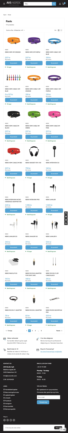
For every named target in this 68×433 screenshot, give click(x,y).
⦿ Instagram (7, 403)
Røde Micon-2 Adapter (33, 310)
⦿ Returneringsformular (11, 392)
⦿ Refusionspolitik (9, 409)
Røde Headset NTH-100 (33, 162)
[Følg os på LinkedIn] (14, 420)
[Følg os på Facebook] (4, 420)
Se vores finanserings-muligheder (51, 351)
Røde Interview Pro (32, 199)
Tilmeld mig (43, 402)
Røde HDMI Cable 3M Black (12, 127)
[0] (63, 4)
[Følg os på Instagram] (7, 420)
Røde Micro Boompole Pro (54, 311)
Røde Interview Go (52, 162)
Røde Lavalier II (51, 236)
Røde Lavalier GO (11, 236)
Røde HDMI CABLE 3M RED (13, 162)
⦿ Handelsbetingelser (10, 389)
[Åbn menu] (4, 3)
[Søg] (54, 4)
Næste (58, 330)
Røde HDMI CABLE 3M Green (32, 127)
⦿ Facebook (7, 401)
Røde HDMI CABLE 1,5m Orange (32, 90)
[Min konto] (60, 4)
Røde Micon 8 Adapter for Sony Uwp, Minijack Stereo (33, 274)
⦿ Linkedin (6, 398)
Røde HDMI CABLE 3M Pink (53, 127)
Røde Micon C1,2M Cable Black (52, 274)
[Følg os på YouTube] (11, 420)
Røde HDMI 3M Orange (13, 52)
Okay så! (58, 428)
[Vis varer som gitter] (58, 30)
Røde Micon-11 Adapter (13, 310)
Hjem (4, 15)
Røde (6, 49)
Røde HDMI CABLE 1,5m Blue (53, 53)
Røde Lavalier (51, 199)
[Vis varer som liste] (61, 30)
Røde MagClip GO (11, 273)
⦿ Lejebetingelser (9, 395)
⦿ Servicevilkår (8, 406)
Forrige (10, 330)
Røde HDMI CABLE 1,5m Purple (53, 90)
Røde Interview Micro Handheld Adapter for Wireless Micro (13, 201)
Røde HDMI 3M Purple (32, 52)
